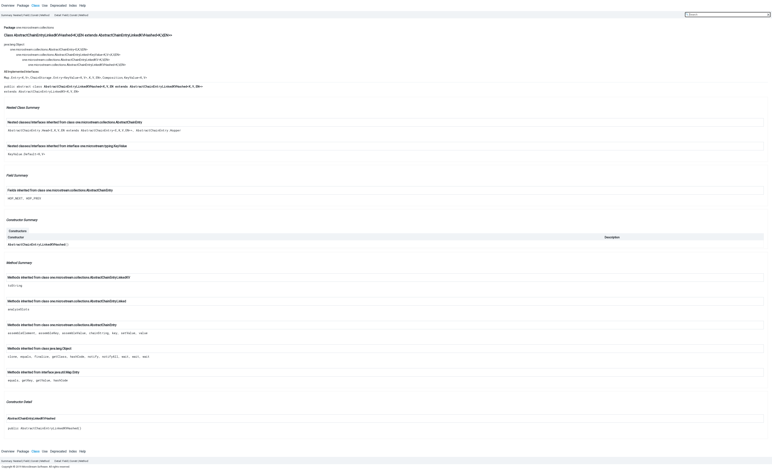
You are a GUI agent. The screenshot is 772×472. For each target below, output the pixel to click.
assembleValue (74, 333)
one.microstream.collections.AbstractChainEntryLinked (52, 55)
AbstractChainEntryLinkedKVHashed (36, 244)
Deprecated (58, 5)
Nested (17, 15)
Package (23, 5)
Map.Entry (12, 77)
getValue (43, 380)
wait (125, 356)
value (143, 333)
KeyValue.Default (22, 154)
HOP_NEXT (15, 198)
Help (82, 5)
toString (15, 285)
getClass (59, 356)
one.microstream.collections (35, 27)
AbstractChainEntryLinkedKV (41, 91)
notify (93, 356)
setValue (128, 333)
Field (26, 15)
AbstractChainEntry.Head (28, 130)
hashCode (77, 356)
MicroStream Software (35, 466)
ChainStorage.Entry (46, 77)
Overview (7, 5)
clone (12, 356)
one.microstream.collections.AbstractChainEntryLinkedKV (60, 60)
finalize (41, 356)
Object (66, 348)
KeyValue (96, 55)
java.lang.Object (14, 44)
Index (73, 5)
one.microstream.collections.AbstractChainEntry (42, 49)
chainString (99, 333)
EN (63, 130)
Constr (35, 15)
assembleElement (21, 333)
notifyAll (110, 356)
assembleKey (49, 333)
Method (44, 15)
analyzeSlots (18, 309)
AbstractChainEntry (129, 122)
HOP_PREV (33, 198)
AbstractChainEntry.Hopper (158, 130)
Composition (113, 77)
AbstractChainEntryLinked (108, 301)
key (114, 333)
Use (45, 5)
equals (25, 356)
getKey (27, 380)
